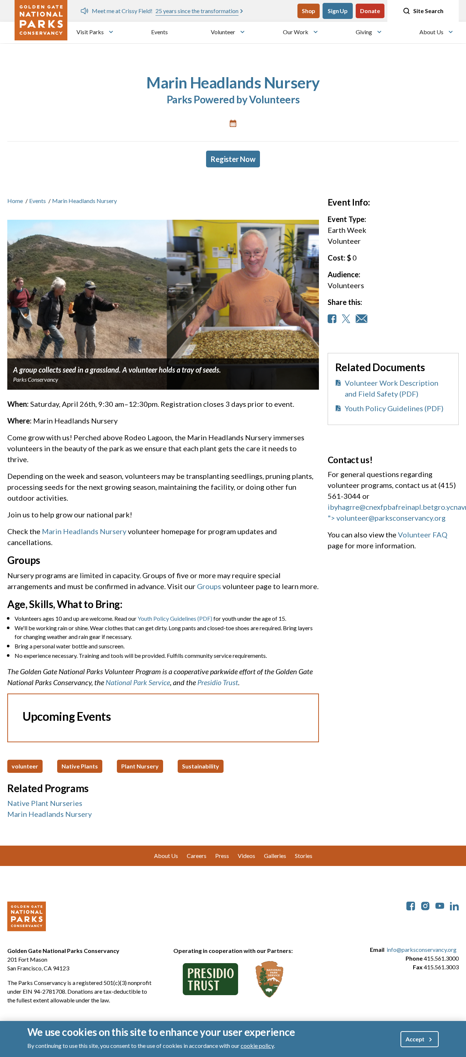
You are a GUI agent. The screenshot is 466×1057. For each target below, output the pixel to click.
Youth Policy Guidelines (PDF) (175, 618)
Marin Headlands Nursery (84, 531)
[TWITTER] (346, 318)
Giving (364, 31)
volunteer (25, 766)
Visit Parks (90, 31)
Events (159, 31)
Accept (415, 1039)
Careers (196, 855)
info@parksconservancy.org (422, 949)
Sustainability (200, 766)
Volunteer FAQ (422, 534)
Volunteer (223, 31)
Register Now (233, 159)
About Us (431, 31)
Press (222, 855)
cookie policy (257, 1045)
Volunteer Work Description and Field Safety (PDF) (391, 388)
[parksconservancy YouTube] (439, 905)
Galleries (275, 855)
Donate (370, 10)
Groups (209, 586)
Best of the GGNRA (268, 10)
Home (15, 200)
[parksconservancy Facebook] (410, 905)
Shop (308, 10)
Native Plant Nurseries (44, 803)
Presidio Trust (217, 682)
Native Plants (80, 766)
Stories (303, 855)
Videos (246, 855)
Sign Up (338, 10)
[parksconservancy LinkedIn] (454, 905)
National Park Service (138, 682)
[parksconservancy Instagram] (425, 905)
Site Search (428, 10)
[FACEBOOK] (332, 318)
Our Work (295, 31)
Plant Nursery (140, 766)
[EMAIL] (361, 318)
